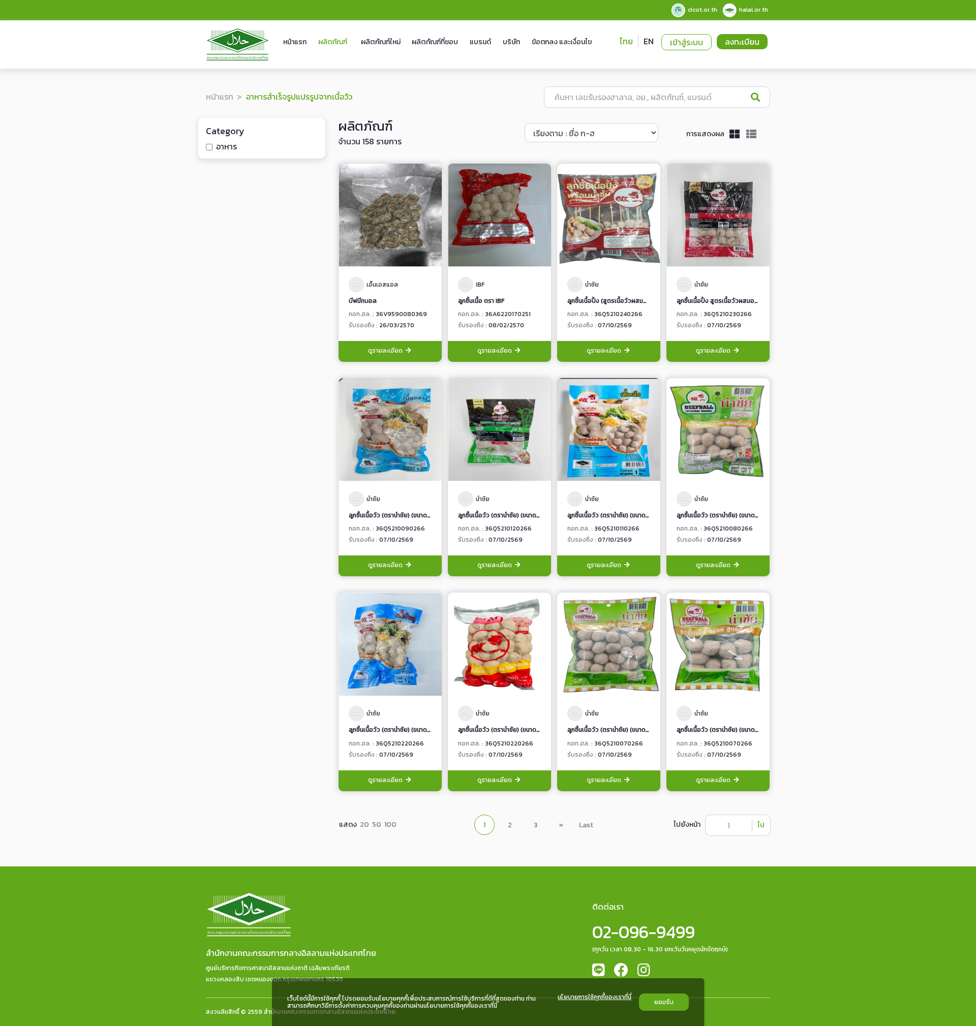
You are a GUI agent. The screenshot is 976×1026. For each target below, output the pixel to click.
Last (586, 825)
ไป (761, 825)
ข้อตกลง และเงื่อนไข (562, 42)
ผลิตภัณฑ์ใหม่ (381, 42)
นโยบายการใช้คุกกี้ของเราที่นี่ (594, 997)
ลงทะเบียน (742, 42)
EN (649, 41)
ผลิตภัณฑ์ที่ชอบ (435, 42)
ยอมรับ (664, 1002)
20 (364, 824)
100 (390, 824)
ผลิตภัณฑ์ (332, 42)
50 (376, 824)
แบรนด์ (480, 42)
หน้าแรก (295, 42)
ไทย (626, 41)
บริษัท (511, 42)
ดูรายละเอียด (386, 350)
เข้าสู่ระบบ (686, 42)
